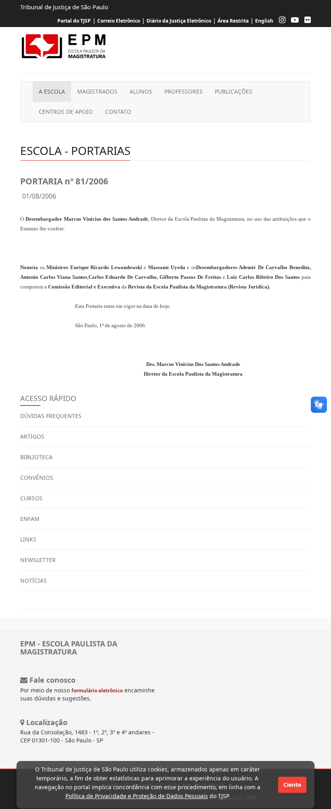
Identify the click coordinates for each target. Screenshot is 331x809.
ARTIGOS (32, 436)
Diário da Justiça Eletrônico (179, 20)
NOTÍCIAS (33, 580)
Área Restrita (233, 20)
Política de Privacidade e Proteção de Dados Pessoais (136, 796)
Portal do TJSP (74, 20)
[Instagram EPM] (280, 20)
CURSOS (31, 498)
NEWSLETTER (38, 560)
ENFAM (30, 519)
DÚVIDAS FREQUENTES (51, 416)
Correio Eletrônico (118, 20)
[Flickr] (305, 20)
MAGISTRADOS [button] (97, 91)
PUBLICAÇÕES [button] (233, 91)
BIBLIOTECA (36, 457)
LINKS (28, 539)
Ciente (292, 784)
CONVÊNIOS (36, 477)
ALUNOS (141, 91)
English (264, 20)
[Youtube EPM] (293, 20)
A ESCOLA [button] (52, 91)
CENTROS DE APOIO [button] (66, 111)
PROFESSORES (183, 91)
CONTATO (118, 111)
